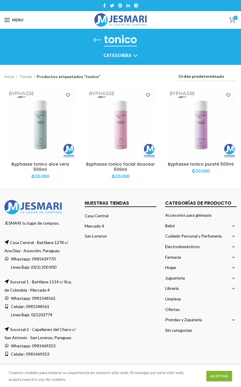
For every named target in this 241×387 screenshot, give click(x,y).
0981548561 (44, 298)
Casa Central (96, 215)
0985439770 (44, 258)
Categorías (117, 55)
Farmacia (173, 257)
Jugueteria (175, 277)
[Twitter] (112, 5)
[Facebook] (104, 5)
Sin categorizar (178, 330)
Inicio (9, 76)
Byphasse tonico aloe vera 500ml (40, 166)
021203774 (41, 314)
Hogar (170, 267)
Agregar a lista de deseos (68, 95)
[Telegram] (136, 5)
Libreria (172, 288)
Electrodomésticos (182, 246)
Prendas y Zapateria (183, 319)
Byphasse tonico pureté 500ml (201, 164)
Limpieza (173, 298)
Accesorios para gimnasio (188, 215)
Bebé (170, 225)
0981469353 (44, 345)
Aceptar (219, 376)
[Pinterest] (120, 5)
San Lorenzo (96, 235)
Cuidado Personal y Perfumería (193, 235)
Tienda (25, 76)
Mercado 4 (94, 225)
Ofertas (172, 309)
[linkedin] (128, 5)
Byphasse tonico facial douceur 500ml (120, 166)
